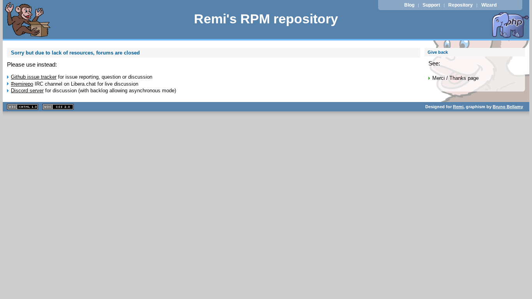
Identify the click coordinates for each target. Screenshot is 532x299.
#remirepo (22, 84)
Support (431, 5)
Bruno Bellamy (508, 106)
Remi (458, 106)
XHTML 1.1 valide (22, 107)
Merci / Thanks (449, 78)
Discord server (27, 90)
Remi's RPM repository (266, 19)
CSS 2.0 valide (58, 107)
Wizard (489, 5)
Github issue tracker (33, 77)
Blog (409, 5)
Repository (460, 5)
